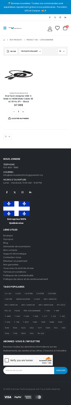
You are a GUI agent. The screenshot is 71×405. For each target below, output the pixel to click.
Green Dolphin (23, 299)
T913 (32, 333)
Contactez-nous (12, 257)
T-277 (44, 316)
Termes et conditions (14, 271)
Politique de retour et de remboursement (25, 279)
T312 (56, 328)
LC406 (37, 299)
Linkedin (30, 192)
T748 (15, 333)
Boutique (8, 235)
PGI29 (17, 310)
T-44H (47, 310)
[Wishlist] (57, 28)
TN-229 (40, 333)
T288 (47, 328)
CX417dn (52, 293)
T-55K (35, 316)
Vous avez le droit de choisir (18, 268)
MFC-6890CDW (46, 305)
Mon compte (10, 250)
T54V (60, 322)
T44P (43, 322)
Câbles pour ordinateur (18, 93)
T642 (7, 333)
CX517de (8, 299)
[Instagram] (60, 17)
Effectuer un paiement (15, 261)
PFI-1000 (61, 305)
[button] (6, 28)
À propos (8, 239)
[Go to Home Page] (4, 40)
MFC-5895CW (11, 305)
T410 (63, 328)
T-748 (16, 322)
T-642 (7, 322)
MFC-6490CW (28, 305)
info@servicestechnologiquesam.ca (23, 175)
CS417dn (29, 293)
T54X (7, 328)
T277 (40, 328)
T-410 (62, 316)
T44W (51, 322)
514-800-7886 (10, 167)
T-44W (8, 316)
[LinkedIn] (65, 17)
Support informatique (14, 253)
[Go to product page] (18, 74)
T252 (31, 328)
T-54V (17, 316)
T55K (15, 328)
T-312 (53, 316)
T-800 (26, 322)
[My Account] (50, 29)
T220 (23, 328)
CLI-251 (8, 293)
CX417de (40, 293)
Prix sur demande (32, 310)
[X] (55, 17)
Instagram (22, 192)
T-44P (56, 310)
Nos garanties (10, 264)
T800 (23, 333)
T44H (35, 322)
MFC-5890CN (50, 299)
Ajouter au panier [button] (20, 118)
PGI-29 (8, 310)
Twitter (14, 192)
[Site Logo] (15, 28)
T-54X (26, 316)
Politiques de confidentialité (18, 275)
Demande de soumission (17, 246)
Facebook (7, 192)
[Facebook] (50, 17)
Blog (5, 242)
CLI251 (18, 293)
